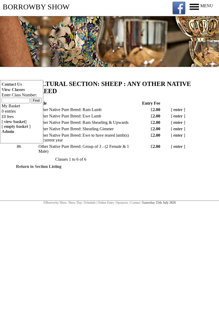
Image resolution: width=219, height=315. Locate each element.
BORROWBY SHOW (36, 7)
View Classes (13, 89)
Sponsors (122, 202)
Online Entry (106, 202)
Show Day (75, 202)
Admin (8, 131)
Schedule (90, 202)
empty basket (16, 126)
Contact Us (12, 84)
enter (178, 109)
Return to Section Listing (38, 166)
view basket (14, 121)
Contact (135, 202)
